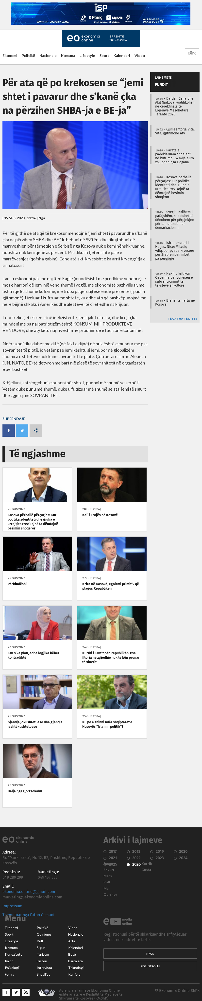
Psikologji (12, 967)
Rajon (9, 961)
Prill (106, 882)
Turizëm (43, 954)
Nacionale (48, 55)
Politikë (28, 55)
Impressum (12, 906)
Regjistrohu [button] (150, 966)
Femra (9, 974)
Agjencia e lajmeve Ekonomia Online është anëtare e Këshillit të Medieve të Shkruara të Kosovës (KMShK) (90, 994)
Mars (107, 876)
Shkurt (109, 870)
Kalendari (122, 55)
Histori (42, 961)
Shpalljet (43, 974)
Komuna (68, 55)
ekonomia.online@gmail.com (28, 892)
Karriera (74, 974)
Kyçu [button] (150, 953)
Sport (104, 55)
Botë (72, 954)
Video (140, 55)
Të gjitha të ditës (182, 318)
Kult (40, 941)
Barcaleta (75, 961)
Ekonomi (9, 55)
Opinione (44, 934)
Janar (107, 863)
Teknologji (76, 967)
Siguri (41, 947)
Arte (71, 941)
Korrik (146, 863)
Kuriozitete (13, 954)
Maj (106, 888)
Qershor (110, 894)
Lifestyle (87, 55)
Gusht (146, 870)
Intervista (44, 967)
